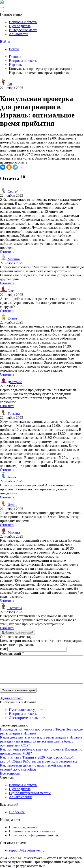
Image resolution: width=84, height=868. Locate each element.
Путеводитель (19, 26)
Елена (12, 318)
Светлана (14, 608)
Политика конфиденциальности (33, 835)
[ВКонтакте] (2, 167)
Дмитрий (14, 382)
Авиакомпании (20, 797)
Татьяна (13, 413)
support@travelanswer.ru (26, 850)
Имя (3, 649)
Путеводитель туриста (26, 710)
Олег (11, 291)
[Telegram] (15, 167)
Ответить (7, 251)
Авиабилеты (18, 34)
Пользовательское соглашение (32, 831)
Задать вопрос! (11, 698)
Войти (5, 41)
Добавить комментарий (17, 632)
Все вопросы (10, 773)
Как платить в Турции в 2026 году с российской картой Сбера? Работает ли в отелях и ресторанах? (38, 759)
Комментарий (12, 653)
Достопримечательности (28, 718)
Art (9, 84)
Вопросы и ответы (23, 22)
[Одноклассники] (9, 167)
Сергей (13, 191)
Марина (13, 259)
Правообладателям (23, 827)
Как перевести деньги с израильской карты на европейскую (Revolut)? (35, 767)
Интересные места (23, 30)
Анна (11, 477)
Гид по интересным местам (30, 793)
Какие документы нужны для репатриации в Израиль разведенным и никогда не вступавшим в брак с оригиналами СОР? (41, 741)
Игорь (12, 505)
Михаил (13, 532)
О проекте (17, 812)
